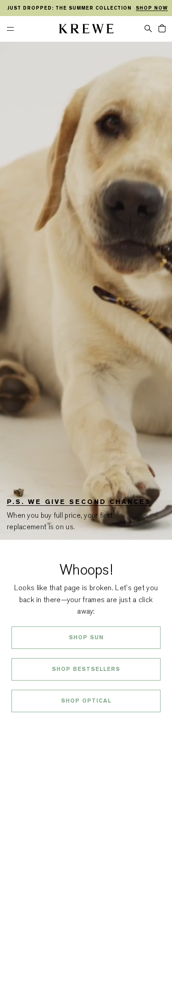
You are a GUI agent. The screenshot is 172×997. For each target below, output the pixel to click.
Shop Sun (86, 637)
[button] (148, 28)
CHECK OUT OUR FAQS (86, 725)
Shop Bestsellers (86, 669)
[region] (86, 8)
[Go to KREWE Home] (86, 30)
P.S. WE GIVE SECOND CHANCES (79, 501)
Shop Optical (86, 701)
